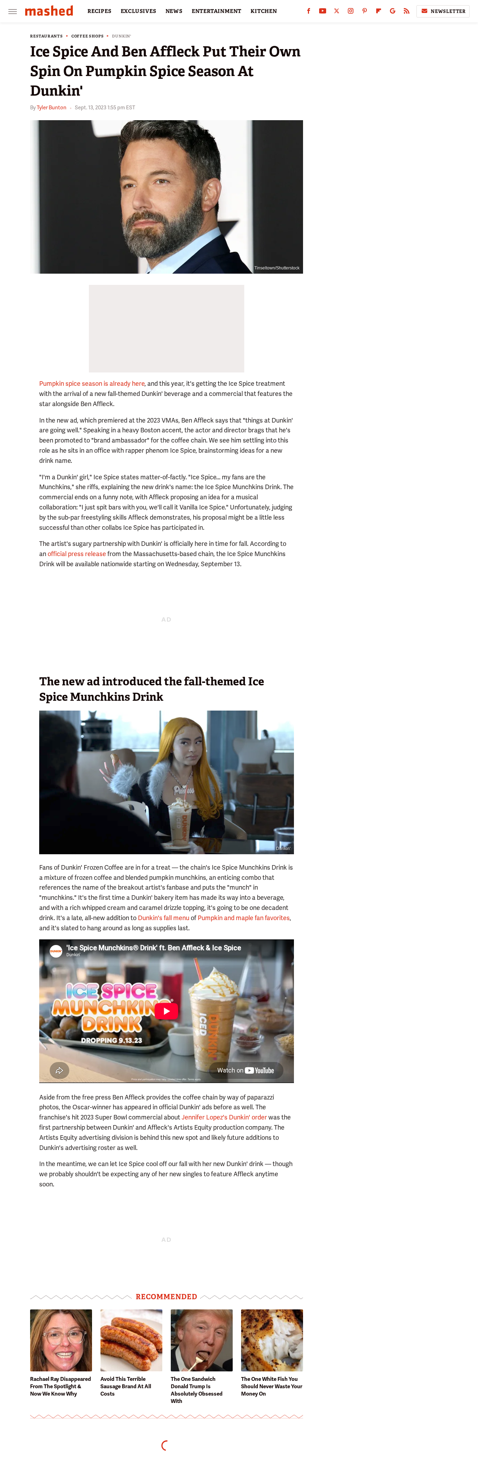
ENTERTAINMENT (216, 11)
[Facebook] (308, 12)
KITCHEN (264, 11)
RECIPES (99, 11)
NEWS (174, 11)
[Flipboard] (378, 12)
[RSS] (406, 12)
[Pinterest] (364, 12)
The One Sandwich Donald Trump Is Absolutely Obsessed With (197, 1390)
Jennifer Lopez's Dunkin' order (224, 1117)
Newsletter (448, 11)
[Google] (392, 12)
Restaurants (46, 36)
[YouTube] (322, 12)
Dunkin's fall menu (163, 918)
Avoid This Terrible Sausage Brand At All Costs (125, 1386)
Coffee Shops (87, 36)
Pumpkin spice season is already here (92, 383)
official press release (77, 554)
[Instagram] (350, 12)
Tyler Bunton (51, 107)
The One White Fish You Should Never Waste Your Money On (271, 1386)
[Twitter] (336, 12)
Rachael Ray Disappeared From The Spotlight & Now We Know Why (60, 1386)
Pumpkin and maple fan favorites (244, 918)
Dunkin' (121, 36)
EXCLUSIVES (138, 11)
